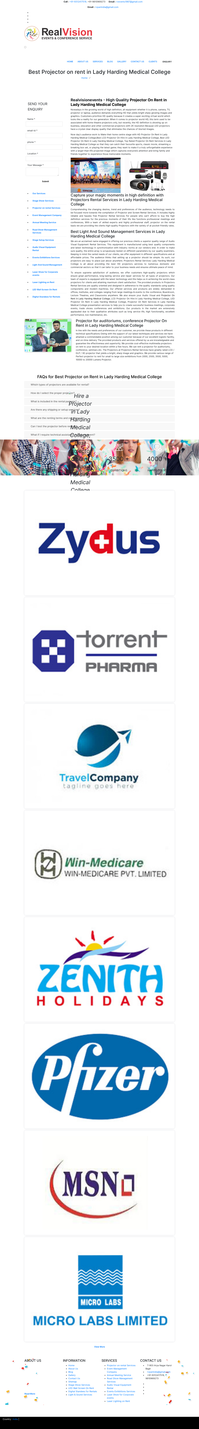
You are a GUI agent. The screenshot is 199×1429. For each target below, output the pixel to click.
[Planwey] (58, 33)
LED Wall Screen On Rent (44, 289)
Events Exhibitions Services (46, 257)
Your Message (35, 165)
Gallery (121, 61)
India (15, 1419)
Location (32, 153)
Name (31, 119)
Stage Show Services (43, 200)
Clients (153, 61)
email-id (32, 130)
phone (31, 142)
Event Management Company (47, 215)
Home (70, 61)
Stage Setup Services (43, 240)
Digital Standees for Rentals (46, 296)
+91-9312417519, (78, 1)
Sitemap (72, 1381)
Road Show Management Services (44, 231)
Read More (30, 1393)
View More (99, 1346)
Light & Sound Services (80, 1394)
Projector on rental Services (46, 208)
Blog (110, 61)
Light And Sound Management (47, 264)
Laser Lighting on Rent (43, 282)
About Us (83, 61)
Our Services (38, 193)
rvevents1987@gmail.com (129, 1)
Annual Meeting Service (44, 222)
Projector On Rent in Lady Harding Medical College (119, 102)
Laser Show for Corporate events (45, 273)
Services (98, 61)
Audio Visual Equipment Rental (44, 249)
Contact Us (137, 61)
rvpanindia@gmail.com (106, 7)
